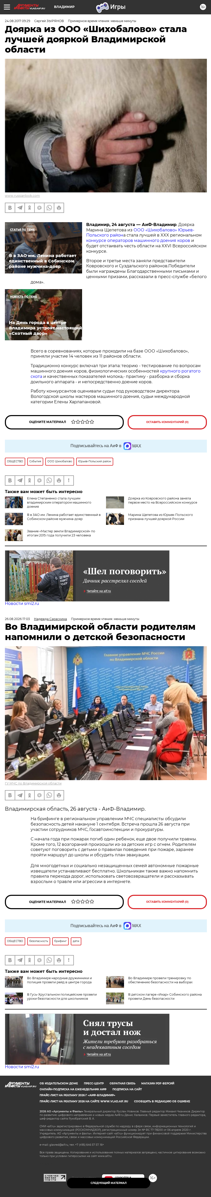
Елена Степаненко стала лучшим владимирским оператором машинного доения (59, 502)
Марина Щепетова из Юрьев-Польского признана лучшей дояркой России (160, 517)
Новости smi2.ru (22, 603)
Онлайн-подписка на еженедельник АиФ (73, 1089)
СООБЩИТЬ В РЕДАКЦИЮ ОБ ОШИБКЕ (162, 1101)
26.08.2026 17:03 (17, 619)
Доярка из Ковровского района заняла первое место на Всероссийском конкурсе (162, 500)
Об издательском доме (59, 1083)
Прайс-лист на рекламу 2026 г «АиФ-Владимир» (77, 1095)
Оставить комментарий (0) (167, 422)
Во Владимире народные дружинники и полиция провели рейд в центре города (59, 980)
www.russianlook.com (22, 196)
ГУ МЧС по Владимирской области (33, 783)
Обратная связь (122, 1083)
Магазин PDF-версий (157, 1083)
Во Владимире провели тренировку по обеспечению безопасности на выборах (160, 980)
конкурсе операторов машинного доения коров (138, 240)
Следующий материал (109, 1183)
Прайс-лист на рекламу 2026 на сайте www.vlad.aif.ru (84, 1101)
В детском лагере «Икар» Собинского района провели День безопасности (165, 996)
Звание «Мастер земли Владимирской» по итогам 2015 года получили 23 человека (61, 533)
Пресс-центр (94, 1083)
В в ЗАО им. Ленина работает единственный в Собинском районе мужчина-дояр (64, 517)
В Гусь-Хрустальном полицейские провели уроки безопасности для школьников (62, 996)
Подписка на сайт (127, 1089)
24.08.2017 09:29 (17, 21)
